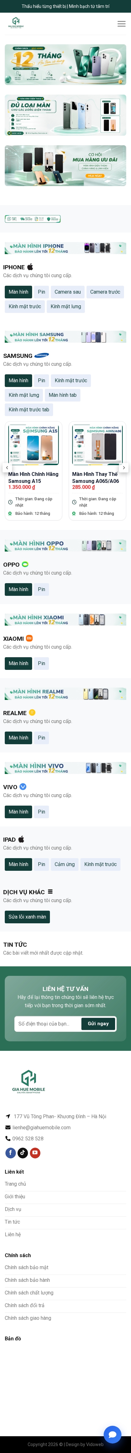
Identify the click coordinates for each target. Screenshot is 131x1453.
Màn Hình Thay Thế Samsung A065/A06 (95, 477)
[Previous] (7, 467)
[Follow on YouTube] (35, 1153)
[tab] (18, 292)
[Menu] (121, 24)
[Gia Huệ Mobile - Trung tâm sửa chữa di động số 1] (26, 24)
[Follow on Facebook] (10, 1153)
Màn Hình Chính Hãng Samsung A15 (33, 477)
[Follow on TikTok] (22, 1153)
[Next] (124, 467)
